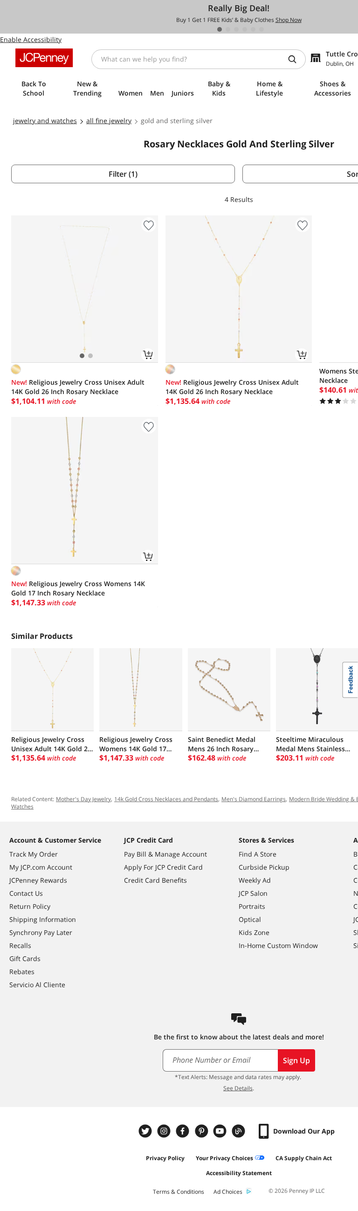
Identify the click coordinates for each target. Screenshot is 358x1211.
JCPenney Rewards (38, 880)
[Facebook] (183, 1131)
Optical (250, 919)
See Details (238, 1088)
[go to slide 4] (244, 29)
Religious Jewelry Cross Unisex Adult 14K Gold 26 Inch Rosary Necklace (78, 387)
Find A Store (257, 854)
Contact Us (26, 893)
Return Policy (29, 906)
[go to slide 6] (261, 29)
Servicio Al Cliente (37, 984)
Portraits (252, 906)
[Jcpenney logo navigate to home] (44, 57)
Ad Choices (227, 1192)
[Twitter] (146, 1131)
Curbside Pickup (264, 867)
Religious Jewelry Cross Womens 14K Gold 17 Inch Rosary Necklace (78, 588)
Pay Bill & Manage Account (165, 854)
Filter (123, 174)
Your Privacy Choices (224, 1158)
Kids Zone (254, 932)
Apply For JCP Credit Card (163, 867)
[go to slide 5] (253, 29)
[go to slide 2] (228, 29)
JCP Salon (253, 893)
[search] (296, 59)
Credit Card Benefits (155, 880)
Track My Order (33, 854)
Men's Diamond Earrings (253, 799)
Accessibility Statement (239, 1173)
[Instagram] (165, 1131)
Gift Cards (25, 958)
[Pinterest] (202, 1131)
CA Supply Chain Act (303, 1158)
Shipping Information (42, 919)
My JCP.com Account (40, 867)
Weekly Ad (255, 880)
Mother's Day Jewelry (83, 799)
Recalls (20, 945)
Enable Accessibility (31, 39)
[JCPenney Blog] (239, 1131)
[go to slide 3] (236, 29)
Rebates (21, 971)
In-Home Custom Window (278, 945)
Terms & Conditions (178, 1192)
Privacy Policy (165, 1158)
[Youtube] (221, 1131)
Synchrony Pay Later (40, 932)
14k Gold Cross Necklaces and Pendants (166, 799)
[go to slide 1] (219, 29)
